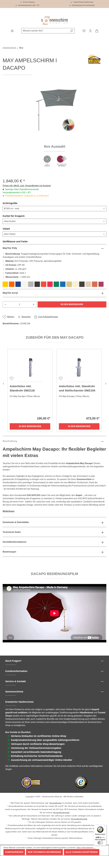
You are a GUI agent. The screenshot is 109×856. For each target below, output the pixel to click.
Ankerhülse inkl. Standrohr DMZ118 (22, 388)
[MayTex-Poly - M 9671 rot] (43, 284)
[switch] (100, 842)
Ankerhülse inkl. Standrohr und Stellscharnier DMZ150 (77, 388)
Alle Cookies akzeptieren (82, 852)
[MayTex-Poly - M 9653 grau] (30, 284)
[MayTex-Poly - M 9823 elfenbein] (75, 284)
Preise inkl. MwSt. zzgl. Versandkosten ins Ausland (27, 185)
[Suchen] (71, 30)
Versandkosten (55, 803)
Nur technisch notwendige (44, 852)
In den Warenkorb (72, 304)
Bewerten (26, 317)
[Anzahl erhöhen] (34, 304)
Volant (13, 228)
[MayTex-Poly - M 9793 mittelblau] (62, 284)
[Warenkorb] (97, 30)
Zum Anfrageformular (48, 317)
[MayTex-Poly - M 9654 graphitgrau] (37, 284)
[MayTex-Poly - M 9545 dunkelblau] (18, 284)
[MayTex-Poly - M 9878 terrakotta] (94, 284)
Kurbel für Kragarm (20, 216)
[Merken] (11, 378)
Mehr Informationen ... (86, 847)
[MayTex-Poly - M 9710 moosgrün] (56, 284)
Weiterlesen (8, 511)
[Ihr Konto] (90, 30)
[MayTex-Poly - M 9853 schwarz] (82, 284)
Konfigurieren (14, 852)
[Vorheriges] (3, 383)
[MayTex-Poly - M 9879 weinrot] (101, 284)
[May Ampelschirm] (54, 112)
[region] (54, 126)
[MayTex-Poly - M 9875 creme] (88, 284)
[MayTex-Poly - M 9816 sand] (69, 284)
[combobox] (45, 30)
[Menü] (12, 30)
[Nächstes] (106, 383)
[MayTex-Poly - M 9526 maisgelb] (5, 284)
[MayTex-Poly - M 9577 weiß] (24, 284)
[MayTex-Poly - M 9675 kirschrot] (50, 284)
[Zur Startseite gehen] (54, 20)
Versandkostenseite (61, 812)
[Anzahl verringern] (5, 304)
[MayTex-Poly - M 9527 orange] (11, 284)
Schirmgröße (16, 203)
